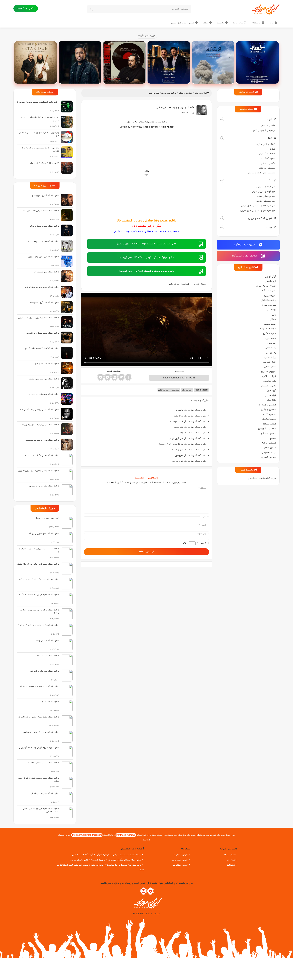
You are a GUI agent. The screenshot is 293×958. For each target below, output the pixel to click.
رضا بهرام (271, 343)
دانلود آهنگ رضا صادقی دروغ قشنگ (189, 449)
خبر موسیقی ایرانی (266, 196)
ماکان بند (271, 400)
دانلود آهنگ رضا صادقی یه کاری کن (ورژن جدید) (183, 444)
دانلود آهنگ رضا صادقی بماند (192, 432)
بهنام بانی (271, 309)
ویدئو (269, 227)
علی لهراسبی (269, 381)
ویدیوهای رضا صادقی (168, 390)
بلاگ (270, 180)
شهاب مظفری (269, 376)
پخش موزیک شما (26, 8)
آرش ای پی (270, 276)
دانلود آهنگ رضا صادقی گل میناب (190, 427)
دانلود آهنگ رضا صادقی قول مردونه (189, 461)
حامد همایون (269, 324)
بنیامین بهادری (268, 305)
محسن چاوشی (268, 409)
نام (204, 517)
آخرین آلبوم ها (180, 854)
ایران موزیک (201, 93)
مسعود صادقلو (268, 433)
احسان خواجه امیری (266, 286)
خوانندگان (256, 22)
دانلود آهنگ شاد (267, 158)
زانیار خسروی (269, 362)
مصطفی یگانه (269, 443)
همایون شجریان (268, 457)
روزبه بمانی (270, 357)
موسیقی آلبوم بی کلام (264, 130)
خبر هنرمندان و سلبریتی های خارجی (257, 210)
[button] (222, 119)
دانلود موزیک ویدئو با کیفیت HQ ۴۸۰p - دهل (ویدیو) (146, 271)
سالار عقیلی (270, 366)
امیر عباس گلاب (268, 290)
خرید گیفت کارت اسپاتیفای (262, 478)
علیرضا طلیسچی (268, 385)
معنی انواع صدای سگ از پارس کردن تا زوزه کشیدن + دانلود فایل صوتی (106, 860)
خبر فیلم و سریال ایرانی (263, 186)
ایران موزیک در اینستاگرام (244, 256)
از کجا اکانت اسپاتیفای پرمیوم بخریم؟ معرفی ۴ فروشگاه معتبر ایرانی (107, 854)
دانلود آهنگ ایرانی (266, 153)
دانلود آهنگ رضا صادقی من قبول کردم (188, 438)
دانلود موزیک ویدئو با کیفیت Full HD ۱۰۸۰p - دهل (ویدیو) (146, 243)
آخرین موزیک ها (180, 860)
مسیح (273, 438)
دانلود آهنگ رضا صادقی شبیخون (190, 455)
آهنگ (269, 138)
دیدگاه (202, 488)
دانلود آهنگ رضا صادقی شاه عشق (190, 416)
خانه (271, 22)
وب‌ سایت (201, 533)
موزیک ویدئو (185, 93)
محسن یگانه (269, 414)
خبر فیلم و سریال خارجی (263, 191)
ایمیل (202, 525)
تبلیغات (221, 22)
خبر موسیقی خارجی (265, 201)
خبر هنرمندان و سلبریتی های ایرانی (258, 205)
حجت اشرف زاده (268, 328)
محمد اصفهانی (268, 419)
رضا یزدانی (271, 352)
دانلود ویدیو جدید (158, 121)
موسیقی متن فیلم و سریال (261, 172)
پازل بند (272, 314)
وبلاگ (206, 22)
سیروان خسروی (268, 371)
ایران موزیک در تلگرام (244, 244)
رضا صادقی (270, 347)
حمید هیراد (270, 338)
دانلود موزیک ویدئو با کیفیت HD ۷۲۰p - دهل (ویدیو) (147, 257)
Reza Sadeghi (150, 127)
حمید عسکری (269, 333)
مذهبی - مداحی (267, 125)
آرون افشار (271, 281)
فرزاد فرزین (270, 395)
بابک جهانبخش (268, 300)
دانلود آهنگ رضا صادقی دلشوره (191, 410)
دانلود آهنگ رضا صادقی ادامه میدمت (188, 421)
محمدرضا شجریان (267, 428)
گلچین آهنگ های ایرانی (183, 22)
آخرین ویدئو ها (180, 865)
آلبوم (269, 119)
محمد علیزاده (269, 423)
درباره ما (231, 860)
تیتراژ (272, 149)
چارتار (273, 319)
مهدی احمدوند (268, 447)
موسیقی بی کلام (267, 168)
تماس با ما (238, 22)
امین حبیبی (270, 295)
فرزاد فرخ (271, 390)
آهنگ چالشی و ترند (265, 144)
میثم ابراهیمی (268, 452)
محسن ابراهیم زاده (267, 404)
